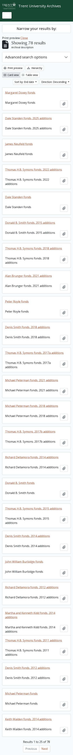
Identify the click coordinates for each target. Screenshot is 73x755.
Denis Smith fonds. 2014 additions (27, 536)
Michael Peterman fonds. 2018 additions (31, 406)
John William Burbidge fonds (24, 562)
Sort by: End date (25, 82)
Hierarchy (36, 68)
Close (24, 38)
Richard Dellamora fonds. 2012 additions (31, 587)
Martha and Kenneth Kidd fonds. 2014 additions (30, 615)
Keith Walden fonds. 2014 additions (28, 719)
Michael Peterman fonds (21, 693)
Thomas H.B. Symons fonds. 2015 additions (33, 509)
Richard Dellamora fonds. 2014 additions (31, 457)
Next (44, 749)
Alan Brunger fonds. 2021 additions (28, 276)
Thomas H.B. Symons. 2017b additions (30, 432)
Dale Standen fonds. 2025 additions (28, 118)
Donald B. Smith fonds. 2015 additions (30, 223)
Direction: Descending (54, 82)
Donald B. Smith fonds (20, 483)
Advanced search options (26, 57)
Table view (31, 75)
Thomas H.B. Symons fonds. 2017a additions (34, 353)
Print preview (15, 68)
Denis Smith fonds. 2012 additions (27, 668)
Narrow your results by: (37, 28)
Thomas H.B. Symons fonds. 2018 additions (33, 248)
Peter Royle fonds (17, 301)
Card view (13, 75)
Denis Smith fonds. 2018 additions (27, 327)
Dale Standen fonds (18, 197)
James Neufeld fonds (19, 144)
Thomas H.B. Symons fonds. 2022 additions (33, 170)
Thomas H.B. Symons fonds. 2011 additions (33, 640)
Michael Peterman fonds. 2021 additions (31, 380)
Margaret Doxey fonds (20, 93)
